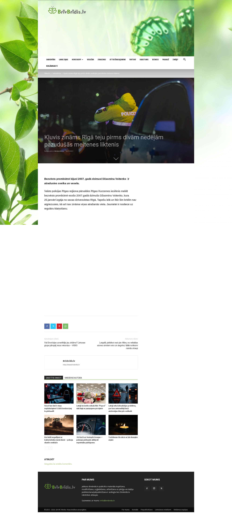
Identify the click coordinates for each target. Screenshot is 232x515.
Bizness (155, 59)
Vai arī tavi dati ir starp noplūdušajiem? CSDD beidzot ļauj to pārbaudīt (58, 408)
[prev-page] (46, 448)
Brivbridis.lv (59, 151)
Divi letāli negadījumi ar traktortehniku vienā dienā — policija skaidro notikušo (58, 440)
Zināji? (175, 59)
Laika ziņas (63, 59)
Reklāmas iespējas (181, 510)
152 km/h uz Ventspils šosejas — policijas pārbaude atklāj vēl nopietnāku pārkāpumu (89, 440)
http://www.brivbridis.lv (71, 365)
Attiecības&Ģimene (118, 59)
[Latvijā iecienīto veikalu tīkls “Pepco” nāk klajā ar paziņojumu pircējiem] (91, 393)
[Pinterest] (59, 326)
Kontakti (135, 510)
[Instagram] (154, 488)
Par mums (125, 510)
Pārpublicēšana (147, 510)
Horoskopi (76, 59)
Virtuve (132, 59)
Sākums (47, 73)
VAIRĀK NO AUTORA (73, 378)
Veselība (90, 59)
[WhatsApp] (65, 326)
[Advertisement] (116, 36)
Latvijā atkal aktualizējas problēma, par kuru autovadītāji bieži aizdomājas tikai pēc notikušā (122, 408)
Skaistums (144, 59)
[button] (184, 59)
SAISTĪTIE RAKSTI (53, 378)
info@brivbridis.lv (107, 500)
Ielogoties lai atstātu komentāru (58, 464)
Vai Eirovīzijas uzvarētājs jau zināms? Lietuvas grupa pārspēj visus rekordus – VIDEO (64, 344)
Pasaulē (165, 59)
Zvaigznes (102, 59)
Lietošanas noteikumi (163, 510)
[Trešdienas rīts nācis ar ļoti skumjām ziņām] (123, 425)
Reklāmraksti (52, 66)
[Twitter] (53, 326)
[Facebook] (47, 326)
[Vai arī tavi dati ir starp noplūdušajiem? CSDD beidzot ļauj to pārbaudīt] (59, 393)
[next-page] (50, 448)
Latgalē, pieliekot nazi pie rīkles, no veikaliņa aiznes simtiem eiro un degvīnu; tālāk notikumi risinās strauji (117, 345)
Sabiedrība (50, 59)
